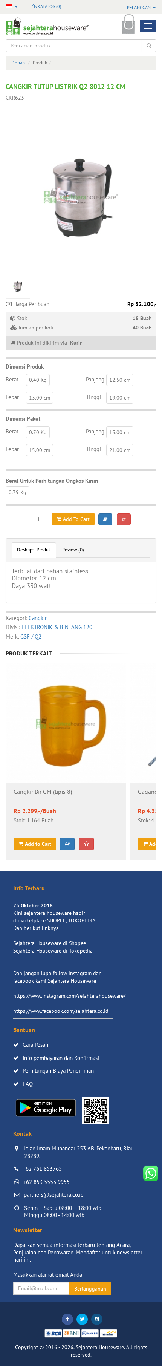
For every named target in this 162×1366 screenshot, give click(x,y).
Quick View (66, 743)
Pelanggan (139, 7)
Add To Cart (75, 519)
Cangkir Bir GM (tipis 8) (43, 792)
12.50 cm (119, 380)
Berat (12, 379)
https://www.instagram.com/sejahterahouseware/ (69, 995)
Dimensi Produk (25, 366)
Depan (18, 63)
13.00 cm (39, 397)
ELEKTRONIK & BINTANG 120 (56, 627)
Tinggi (93, 397)
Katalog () (49, 6)
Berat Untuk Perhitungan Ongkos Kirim (52, 480)
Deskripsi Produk (34, 550)
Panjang (95, 379)
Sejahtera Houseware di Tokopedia (53, 950)
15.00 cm (119, 432)
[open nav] (148, 26)
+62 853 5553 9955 (46, 1181)
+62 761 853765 (42, 1168)
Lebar (12, 397)
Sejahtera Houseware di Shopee (49, 943)
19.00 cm (119, 397)
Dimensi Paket (23, 418)
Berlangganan (90, 1288)
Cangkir (38, 618)
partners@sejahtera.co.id (54, 1194)
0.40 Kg (38, 380)
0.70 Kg (38, 432)
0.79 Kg (17, 492)
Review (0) (73, 550)
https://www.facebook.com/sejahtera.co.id (61, 1011)
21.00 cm (119, 450)
